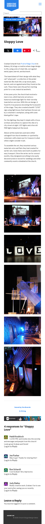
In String (22, 411)
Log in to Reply (10, 446)
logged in (17, 504)
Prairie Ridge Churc (28, 64)
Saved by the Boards (22, 407)
